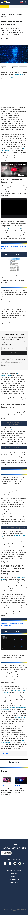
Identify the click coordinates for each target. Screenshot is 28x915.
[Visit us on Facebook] (5, 863)
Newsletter (24, 67)
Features (24, 39)
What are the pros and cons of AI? (12, 472)
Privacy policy (14, 882)
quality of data (14, 485)
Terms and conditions (14, 879)
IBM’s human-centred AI (8, 451)
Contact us (14, 876)
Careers (14, 897)
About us (14, 873)
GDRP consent (14, 894)
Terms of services (20, 358)
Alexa (9, 229)
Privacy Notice (22, 359)
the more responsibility (18, 430)
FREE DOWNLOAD (6, 285)
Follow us (16, 67)
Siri (20, 229)
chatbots (4, 610)
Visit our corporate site (20, 848)
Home (3, 14)
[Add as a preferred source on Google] (6, 853)
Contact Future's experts (14, 870)
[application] (14, 207)
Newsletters (14, 891)
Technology (11, 14)
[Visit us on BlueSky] (19, 863)
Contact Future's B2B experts (14, 900)
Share (5, 67)
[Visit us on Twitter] (10, 863)
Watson (13, 227)
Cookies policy (14, 888)
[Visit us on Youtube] (14, 863)
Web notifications (14, 885)
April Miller (6, 39)
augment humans (13, 190)
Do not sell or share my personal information (14, 903)
